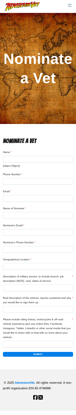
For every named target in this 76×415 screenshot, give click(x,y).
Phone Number (12, 174)
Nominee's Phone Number (18, 242)
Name (6, 152)
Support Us (7, 412)
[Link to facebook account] (35, 397)
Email (6, 191)
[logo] (22, 6)
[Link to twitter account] (40, 397)
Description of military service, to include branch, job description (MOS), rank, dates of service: (33, 278)
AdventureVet (24, 382)
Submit (38, 354)
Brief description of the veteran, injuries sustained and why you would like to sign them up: (37, 300)
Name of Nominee (13, 208)
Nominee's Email (13, 225)
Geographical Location (16, 259)
